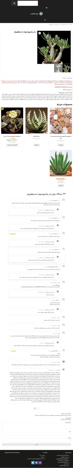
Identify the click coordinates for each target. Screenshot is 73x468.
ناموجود (61, 145)
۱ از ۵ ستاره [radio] (70, 419)
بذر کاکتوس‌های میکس (63, 462)
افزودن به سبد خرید (12, 145)
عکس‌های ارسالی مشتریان (63, 455)
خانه (71, 24)
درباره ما (42, 457)
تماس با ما (42, 455)
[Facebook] (36, 462)
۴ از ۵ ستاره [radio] (64, 419)
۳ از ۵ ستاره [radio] (66, 419)
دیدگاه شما (68, 422)
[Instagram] (40, 462)
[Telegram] (33, 462)
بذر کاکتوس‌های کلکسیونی (62, 458)
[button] (46, 8)
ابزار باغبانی (66, 464)
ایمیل (69, 437)
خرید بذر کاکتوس (65, 457)
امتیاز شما (68, 417)
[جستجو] (14, 3)
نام (70, 431)
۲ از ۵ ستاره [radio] (68, 419)
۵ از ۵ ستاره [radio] (62, 419)
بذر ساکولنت (64, 24)
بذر (69, 24)
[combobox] (28, 3)
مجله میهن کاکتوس (64, 465)
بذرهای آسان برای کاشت (63, 460)
